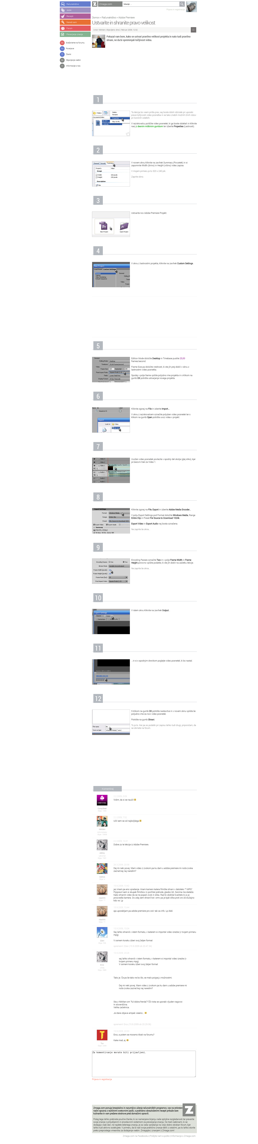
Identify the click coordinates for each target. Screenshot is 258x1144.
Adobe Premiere (126, 17)
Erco (102, 965)
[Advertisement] (144, 72)
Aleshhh (102, 898)
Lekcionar (102, 856)
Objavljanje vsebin (73, 60)
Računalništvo (109, 17)
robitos (102, 877)
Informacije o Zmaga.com (183, 1135)
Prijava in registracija (175, 9)
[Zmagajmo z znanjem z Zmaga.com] (94, 4)
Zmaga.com (105, 4)
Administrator (102, 832)
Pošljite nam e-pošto (160, 1135)
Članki (68, 54)
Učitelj (102, 968)
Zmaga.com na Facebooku (136, 1135)
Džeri (102, 940)
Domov (95, 17)
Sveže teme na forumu (75, 42)
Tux (102, 1043)
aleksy (102, 853)
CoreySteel (102, 808)
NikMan (102, 29)
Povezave (70, 48)
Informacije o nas (73, 65)
